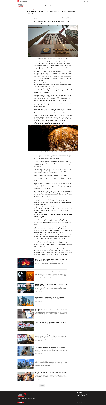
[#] (84, 1)
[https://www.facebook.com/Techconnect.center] (82, 395)
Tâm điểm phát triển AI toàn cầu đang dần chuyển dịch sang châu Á (50, 347)
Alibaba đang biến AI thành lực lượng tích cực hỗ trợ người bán (49, 297)
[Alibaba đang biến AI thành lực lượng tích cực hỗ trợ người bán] (26, 301)
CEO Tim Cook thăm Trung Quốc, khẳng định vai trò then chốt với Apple (51, 373)
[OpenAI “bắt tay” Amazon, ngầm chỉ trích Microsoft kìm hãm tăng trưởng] (26, 275)
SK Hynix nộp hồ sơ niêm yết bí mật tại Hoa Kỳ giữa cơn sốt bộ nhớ (50, 322)
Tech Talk (36, 5)
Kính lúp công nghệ (43, 5)
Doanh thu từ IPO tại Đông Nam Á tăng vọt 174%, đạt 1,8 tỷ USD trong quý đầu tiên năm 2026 (51, 260)
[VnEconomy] (18, 1)
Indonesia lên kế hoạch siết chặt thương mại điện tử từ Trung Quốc (50, 335)
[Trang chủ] (26, 5)
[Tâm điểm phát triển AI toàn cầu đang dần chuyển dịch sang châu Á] (26, 351)
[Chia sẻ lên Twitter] (68, 18)
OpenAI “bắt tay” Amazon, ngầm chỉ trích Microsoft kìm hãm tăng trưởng (51, 272)
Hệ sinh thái (35, 9)
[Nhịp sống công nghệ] (21, 5)
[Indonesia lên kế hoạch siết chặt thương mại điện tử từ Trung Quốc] (26, 338)
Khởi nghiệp (50, 5)
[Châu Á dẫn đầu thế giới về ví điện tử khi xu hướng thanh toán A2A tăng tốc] (26, 313)
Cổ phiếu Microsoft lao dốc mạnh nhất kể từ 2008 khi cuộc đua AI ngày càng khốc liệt (51, 285)
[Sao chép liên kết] (71, 18)
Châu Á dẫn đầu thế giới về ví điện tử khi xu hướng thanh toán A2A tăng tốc (51, 310)
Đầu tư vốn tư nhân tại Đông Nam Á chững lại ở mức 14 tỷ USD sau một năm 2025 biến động (51, 360)
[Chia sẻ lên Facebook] (66, 18)
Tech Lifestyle (30, 5)
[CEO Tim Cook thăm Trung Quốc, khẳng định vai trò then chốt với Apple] (26, 376)
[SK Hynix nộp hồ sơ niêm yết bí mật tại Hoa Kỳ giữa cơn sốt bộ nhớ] (26, 326)
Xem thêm (42, 385)
